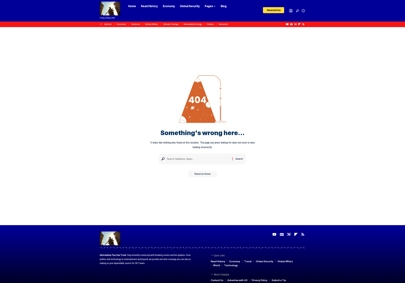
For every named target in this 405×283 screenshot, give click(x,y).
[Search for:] (198, 158)
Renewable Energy (193, 24)
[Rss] (303, 24)
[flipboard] (299, 24)
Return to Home (202, 173)
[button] (297, 11)
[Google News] (291, 24)
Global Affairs (151, 24)
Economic (121, 24)
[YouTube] (287, 24)
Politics (210, 24)
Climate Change (171, 24)
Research (223, 24)
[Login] (291, 11)
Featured (135, 24)
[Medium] (295, 24)
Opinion (108, 24)
